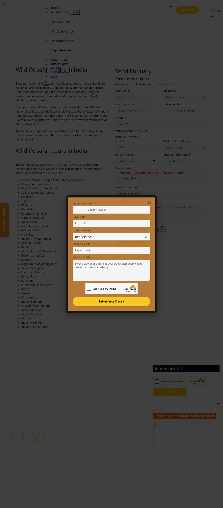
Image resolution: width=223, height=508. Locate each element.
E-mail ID (79, 217)
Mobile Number (83, 203)
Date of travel (82, 230)
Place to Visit (81, 244)
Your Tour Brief (82, 257)
